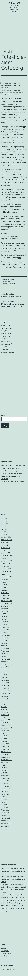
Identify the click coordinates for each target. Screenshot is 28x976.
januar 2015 (5, 781)
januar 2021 (5, 598)
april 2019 (4, 646)
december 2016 (6, 720)
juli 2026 (4, 518)
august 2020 (5, 611)
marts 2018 (5, 680)
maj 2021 (4, 587)
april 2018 (4, 677)
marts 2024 (5, 545)
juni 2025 (4, 526)
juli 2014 (4, 797)
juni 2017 (4, 704)
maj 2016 (4, 738)
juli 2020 (4, 614)
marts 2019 (5, 648)
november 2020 (6, 603)
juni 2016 (4, 736)
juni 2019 (4, 640)
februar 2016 (5, 746)
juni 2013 (4, 831)
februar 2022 (5, 563)
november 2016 (6, 722)
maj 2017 (4, 707)
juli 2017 (3, 701)
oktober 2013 (5, 820)
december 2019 (6, 632)
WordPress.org (6, 956)
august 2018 (5, 667)
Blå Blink (4, 328)
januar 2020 (5, 630)
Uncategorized (6, 352)
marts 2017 (5, 712)
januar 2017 (5, 717)
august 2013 (5, 826)
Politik (3, 339)
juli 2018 (3, 669)
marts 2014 (5, 807)
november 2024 (6, 540)
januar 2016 (5, 749)
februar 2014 (5, 810)
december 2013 (6, 815)
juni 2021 (4, 585)
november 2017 (6, 691)
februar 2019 (5, 651)
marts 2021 (5, 593)
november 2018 (6, 659)
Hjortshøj (4, 333)
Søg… (3, 415)
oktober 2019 (5, 638)
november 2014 (6, 786)
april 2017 (4, 709)
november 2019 (6, 635)
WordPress (10, 969)
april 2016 (4, 741)
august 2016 (5, 730)
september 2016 (6, 728)
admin (9, 281)
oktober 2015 (5, 757)
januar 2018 (5, 685)
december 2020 (6, 601)
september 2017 (6, 696)
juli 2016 (3, 733)
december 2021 (6, 569)
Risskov (3, 341)
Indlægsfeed (5, 951)
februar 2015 (5, 778)
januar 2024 (5, 550)
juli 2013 (3, 828)
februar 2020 (5, 627)
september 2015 (6, 760)
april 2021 (4, 590)
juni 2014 (4, 799)
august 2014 (5, 794)
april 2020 (4, 622)
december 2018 (6, 656)
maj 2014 (4, 802)
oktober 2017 (5, 693)
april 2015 (4, 773)
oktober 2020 (5, 606)
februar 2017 (5, 715)
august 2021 (5, 579)
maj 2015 (4, 770)
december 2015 (6, 752)
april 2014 (4, 805)
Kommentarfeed (6, 953)
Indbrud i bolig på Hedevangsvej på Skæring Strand (13, 889)
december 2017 (6, 688)
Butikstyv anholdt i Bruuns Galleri (12, 473)
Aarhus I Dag (14, 3)
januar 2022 (5, 566)
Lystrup (14, 283)
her (19, 258)
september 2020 (6, 608)
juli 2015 (3, 765)
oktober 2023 (5, 558)
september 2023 (6, 561)
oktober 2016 (5, 725)
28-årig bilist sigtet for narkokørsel (12, 481)
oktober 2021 (5, 574)
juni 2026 (4, 521)
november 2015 (6, 754)
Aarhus (3, 325)
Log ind (3, 948)
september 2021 (6, 577)
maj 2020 (4, 619)
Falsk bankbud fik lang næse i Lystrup (13, 465)
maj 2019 (4, 643)
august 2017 (5, 699)
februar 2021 (5, 595)
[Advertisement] (14, 32)
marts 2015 (5, 775)
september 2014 (6, 791)
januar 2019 (5, 653)
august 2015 (5, 762)
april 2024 (4, 542)
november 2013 (6, 818)
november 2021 (6, 571)
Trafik (3, 349)
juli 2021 (3, 582)
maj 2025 (4, 529)
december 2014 (6, 783)
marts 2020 (5, 624)
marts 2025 (5, 534)
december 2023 (6, 553)
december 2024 (6, 537)
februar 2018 (5, 683)
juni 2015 (4, 767)
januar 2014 (5, 813)
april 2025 (4, 532)
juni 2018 (4, 672)
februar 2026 (5, 524)
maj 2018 (4, 675)
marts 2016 (5, 744)
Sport (3, 347)
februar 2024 (5, 548)
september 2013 (6, 823)
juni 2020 (4, 616)
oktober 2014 (5, 789)
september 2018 (6, 664)
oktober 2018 (5, 661)
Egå (2, 331)
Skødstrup (4, 344)
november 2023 (6, 555)
